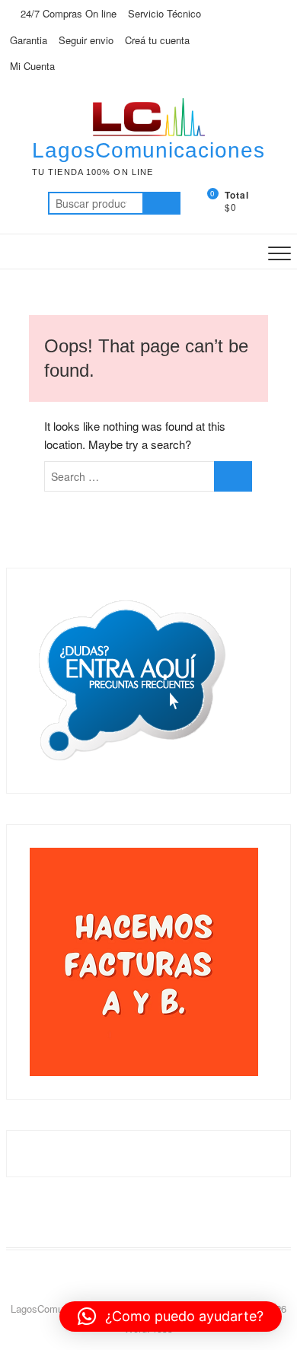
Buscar (161, 203)
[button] (170, 1316)
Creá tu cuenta (157, 40)
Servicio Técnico (164, 13)
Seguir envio (86, 40)
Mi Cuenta (32, 66)
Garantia (28, 40)
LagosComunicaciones (148, 150)
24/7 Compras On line (67, 13)
